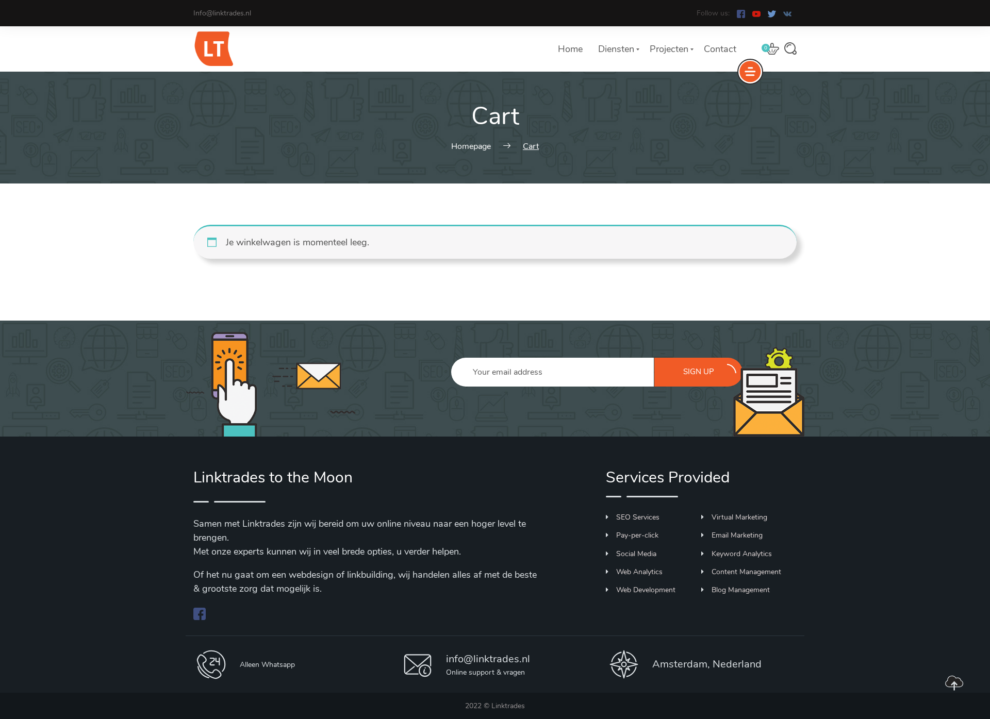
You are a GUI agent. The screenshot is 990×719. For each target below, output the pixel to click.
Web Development (645, 590)
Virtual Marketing (739, 517)
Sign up (698, 371)
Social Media (636, 554)
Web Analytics (639, 572)
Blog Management (741, 590)
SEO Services (637, 517)
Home (570, 49)
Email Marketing (737, 535)
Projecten (669, 49)
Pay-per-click (637, 535)
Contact (720, 49)
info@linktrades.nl (488, 659)
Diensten (616, 49)
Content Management (746, 572)
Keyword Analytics (742, 554)
